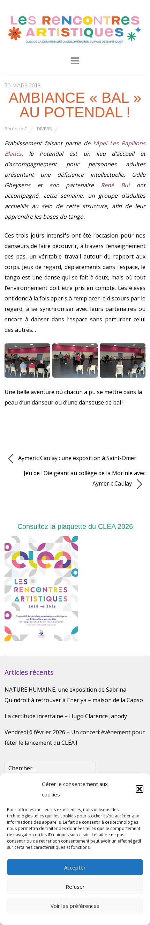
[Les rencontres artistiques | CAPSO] (75, 42)
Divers (44, 128)
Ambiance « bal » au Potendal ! (75, 105)
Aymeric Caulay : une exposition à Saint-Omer (76, 458)
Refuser (75, 886)
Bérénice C (16, 128)
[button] (139, 789)
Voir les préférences (75, 905)
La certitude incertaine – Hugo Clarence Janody (66, 716)
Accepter (75, 867)
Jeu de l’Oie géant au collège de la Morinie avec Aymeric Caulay (84, 478)
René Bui (115, 185)
